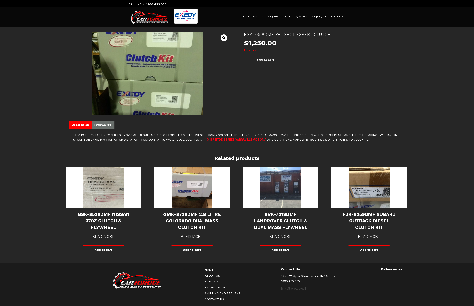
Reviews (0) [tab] (102, 125)
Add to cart (265, 60)
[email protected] (293, 288)
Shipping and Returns (223, 293)
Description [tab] (80, 125)
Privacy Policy (216, 287)
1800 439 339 (156, 4)
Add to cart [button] (103, 250)
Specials (287, 16)
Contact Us (337, 16)
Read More (103, 236)
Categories (272, 16)
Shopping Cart (320, 16)
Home (245, 16)
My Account (302, 16)
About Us (258, 16)
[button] (224, 37)
